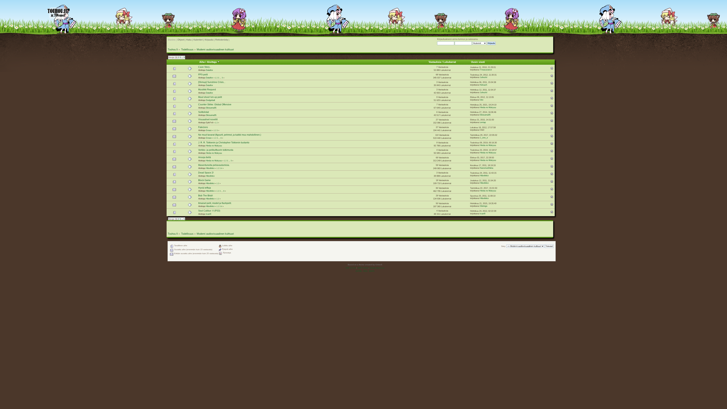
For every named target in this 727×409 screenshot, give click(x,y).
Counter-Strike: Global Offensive (214, 104)
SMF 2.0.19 (351, 268)
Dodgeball (210, 100)
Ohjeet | (181, 39)
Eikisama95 (211, 108)
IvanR (208, 214)
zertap (483, 122)
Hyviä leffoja (204, 188)
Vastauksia (435, 62)
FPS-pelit (203, 74)
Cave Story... (204, 67)
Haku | (189, 39)
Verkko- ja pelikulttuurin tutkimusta (215, 150)
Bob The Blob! (205, 195)
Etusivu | (172, 39)
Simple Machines (377, 268)
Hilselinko (210, 168)
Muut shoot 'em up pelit (210, 97)
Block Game (204, 180)
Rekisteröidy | (222, 39)
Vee (481, 100)
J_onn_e (484, 138)
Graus (209, 130)
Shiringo (483, 206)
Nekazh (483, 85)
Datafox (209, 70)
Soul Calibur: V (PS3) (209, 210)
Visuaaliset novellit (208, 119)
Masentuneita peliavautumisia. (214, 165)
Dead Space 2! (206, 172)
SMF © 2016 (362, 268)
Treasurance (486, 70)
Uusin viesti (478, 62)
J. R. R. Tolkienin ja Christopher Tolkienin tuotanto (223, 142)
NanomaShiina (486, 168)
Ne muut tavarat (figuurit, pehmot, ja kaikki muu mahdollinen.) (229, 134)
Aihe (202, 62)
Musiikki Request (207, 89)
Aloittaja (212, 62)
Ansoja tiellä (204, 157)
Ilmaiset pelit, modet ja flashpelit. (215, 203)
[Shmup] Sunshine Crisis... (211, 82)
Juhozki (483, 77)
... (182, 57)
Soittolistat (203, 112)
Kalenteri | (198, 39)
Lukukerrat (449, 62)
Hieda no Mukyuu (488, 107)
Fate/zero (203, 127)
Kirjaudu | (210, 39)
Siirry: (503, 246)
